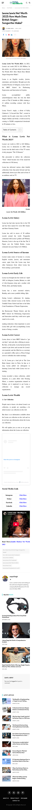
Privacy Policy (14, 798)
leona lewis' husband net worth (11, 568)
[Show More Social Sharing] (15, 34)
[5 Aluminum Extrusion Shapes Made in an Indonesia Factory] (6, 710)
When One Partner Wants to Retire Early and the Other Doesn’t (20, 769)
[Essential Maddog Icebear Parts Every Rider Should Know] (16, 605)
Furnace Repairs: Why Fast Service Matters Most (19, 751)
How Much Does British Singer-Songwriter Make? (14, 551)
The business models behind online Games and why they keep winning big (20, 743)
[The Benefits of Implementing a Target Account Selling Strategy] (6, 701)
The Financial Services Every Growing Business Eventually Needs (20, 726)
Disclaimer (24, 798)
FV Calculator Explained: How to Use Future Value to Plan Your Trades (21, 761)
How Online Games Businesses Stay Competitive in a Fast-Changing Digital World (21, 735)
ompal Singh (10, 28)
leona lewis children (8, 557)
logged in (14, 681)
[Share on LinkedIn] (11, 34)
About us (6, 798)
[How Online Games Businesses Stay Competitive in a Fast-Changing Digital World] (6, 735)
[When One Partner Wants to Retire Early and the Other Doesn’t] (6, 770)
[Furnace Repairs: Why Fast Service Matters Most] (6, 753)
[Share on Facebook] (3, 34)
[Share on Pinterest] (9, 34)
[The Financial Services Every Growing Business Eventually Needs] (6, 727)
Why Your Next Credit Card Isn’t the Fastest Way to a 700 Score (21, 717)
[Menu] (3, 3)
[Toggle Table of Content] (19, 129)
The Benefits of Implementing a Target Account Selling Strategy (20, 700)
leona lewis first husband (9, 560)
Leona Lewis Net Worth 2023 (10, 563)
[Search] (29, 3)
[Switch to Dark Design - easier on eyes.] (27, 2)
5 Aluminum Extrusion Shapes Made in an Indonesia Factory (20, 708)
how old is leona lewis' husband (11, 555)
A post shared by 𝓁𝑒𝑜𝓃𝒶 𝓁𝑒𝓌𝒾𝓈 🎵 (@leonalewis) (16, 482)
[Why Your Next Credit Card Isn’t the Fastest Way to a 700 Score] (6, 718)
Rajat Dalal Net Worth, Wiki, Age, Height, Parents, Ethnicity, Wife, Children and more (16, 665)
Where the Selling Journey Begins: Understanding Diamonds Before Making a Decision (20, 779)
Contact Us (16, 800)
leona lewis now (7, 565)
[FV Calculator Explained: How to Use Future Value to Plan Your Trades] (6, 761)
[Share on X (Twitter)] (6, 34)
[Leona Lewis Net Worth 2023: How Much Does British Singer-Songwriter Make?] (16, 48)
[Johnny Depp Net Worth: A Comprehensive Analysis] (16, 630)
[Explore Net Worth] (16, 3)
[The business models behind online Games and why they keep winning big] (6, 744)
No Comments (7, 31)
